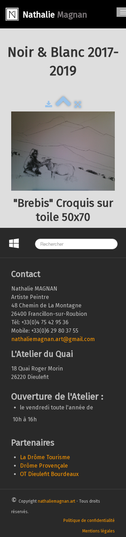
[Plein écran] (78, 104)
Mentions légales (98, 531)
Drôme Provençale (44, 465)
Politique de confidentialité (89, 520)
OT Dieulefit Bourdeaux (49, 474)
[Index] (63, 104)
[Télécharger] (48, 104)
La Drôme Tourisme (45, 457)
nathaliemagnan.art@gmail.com (53, 339)
